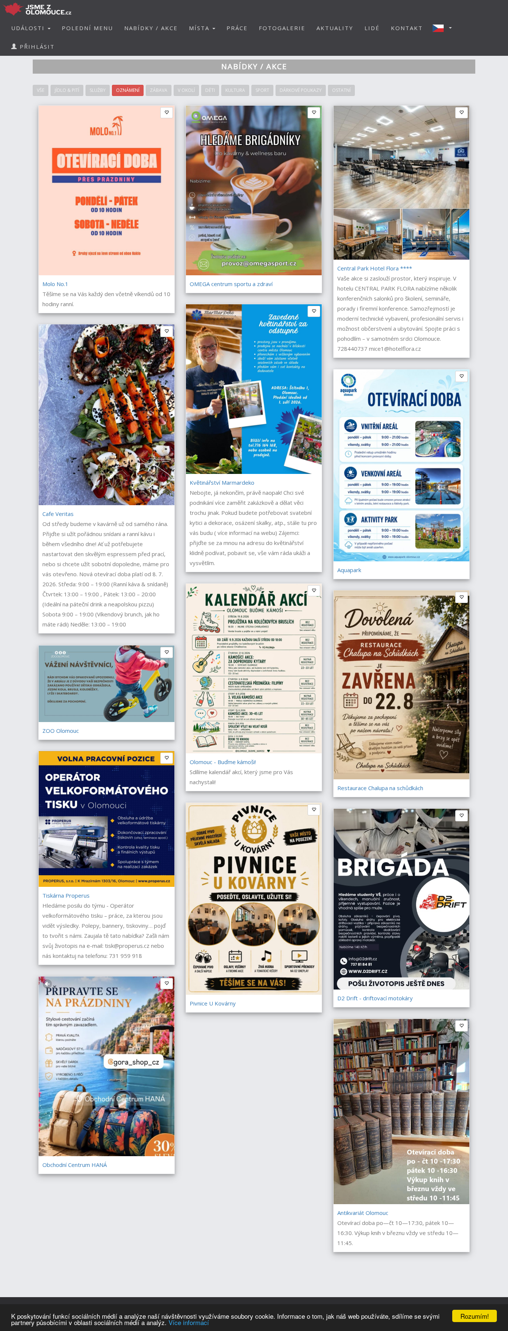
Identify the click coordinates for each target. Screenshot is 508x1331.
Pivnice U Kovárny (213, 1003)
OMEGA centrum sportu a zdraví (231, 284)
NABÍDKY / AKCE (151, 28)
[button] (444, 28)
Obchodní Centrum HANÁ (74, 1164)
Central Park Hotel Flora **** (374, 268)
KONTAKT (407, 28)
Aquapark (349, 570)
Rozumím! (474, 1316)
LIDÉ (372, 28)
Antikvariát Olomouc (362, 1212)
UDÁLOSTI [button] (29, 28)
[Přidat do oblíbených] (166, 758)
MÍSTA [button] (200, 28)
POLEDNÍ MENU (87, 28)
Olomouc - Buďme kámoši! (223, 762)
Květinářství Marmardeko (222, 482)
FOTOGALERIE (282, 28)
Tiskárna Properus (66, 895)
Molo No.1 (55, 284)
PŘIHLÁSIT (36, 46)
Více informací (188, 1322)
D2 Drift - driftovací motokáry (375, 998)
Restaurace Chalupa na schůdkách (380, 788)
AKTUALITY (334, 28)
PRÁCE (237, 28)
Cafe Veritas (58, 513)
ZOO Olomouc (60, 730)
